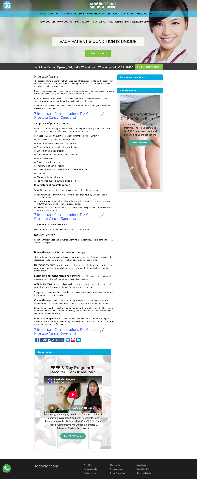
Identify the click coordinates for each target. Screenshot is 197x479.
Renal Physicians (117, 473)
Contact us (127, 13)
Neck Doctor (47, 21)
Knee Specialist (142, 465)
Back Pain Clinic (143, 469)
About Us (53, 13)
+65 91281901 (126, 67)
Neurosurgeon (116, 469)
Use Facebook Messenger (149, 66)
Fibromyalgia (115, 465)
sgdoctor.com (46, 466)
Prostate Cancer (47, 76)
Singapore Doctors (73, 13)
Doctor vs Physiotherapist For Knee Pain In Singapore (124, 21)
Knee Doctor (144, 13)
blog (115, 13)
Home (43, 13)
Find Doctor (98, 53)
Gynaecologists (90, 469)
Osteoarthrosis (90, 473)
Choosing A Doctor (98, 13)
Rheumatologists (143, 473)
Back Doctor (65, 21)
